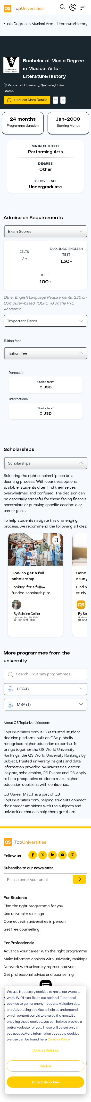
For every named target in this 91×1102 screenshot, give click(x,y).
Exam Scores (19, 231)
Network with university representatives (39, 966)
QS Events (52, 773)
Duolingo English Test (66, 252)
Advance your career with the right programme (45, 951)
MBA (24, 704)
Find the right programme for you (33, 906)
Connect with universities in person (35, 921)
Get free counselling (22, 929)
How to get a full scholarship (28, 576)
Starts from (45, 382)
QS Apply (78, 773)
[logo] (23, 6)
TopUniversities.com (21, 732)
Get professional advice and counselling (39, 974)
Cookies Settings (46, 1050)
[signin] (72, 6)
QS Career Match (19, 794)
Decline (45, 1066)
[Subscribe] (79, 879)
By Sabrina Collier (27, 613)
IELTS (24, 252)
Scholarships (19, 463)
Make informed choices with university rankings (45, 959)
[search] (62, 7)
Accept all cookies (45, 1082)
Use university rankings (24, 913)
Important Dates (22, 321)
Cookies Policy (59, 1039)
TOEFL (46, 275)
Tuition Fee (17, 353)
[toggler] (83, 6)
